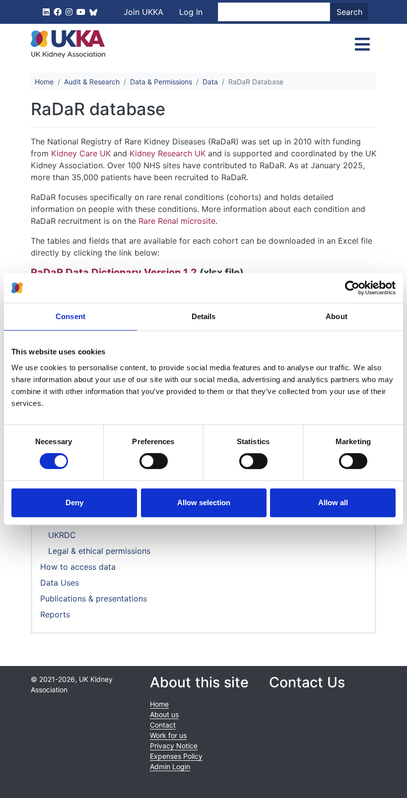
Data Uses (59, 583)
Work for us (168, 735)
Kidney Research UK (167, 153)
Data (210, 81)
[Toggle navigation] (362, 44)
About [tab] (336, 316)
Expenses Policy (176, 756)
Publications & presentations (93, 598)
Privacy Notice (174, 745)
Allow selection (203, 502)
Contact (163, 725)
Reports (55, 614)
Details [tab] (204, 316)
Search (349, 12)
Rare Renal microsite (176, 221)
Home (44, 81)
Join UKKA (143, 12)
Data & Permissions (161, 81)
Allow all (333, 502)
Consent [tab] (70, 316)
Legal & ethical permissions (99, 551)
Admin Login (170, 766)
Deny (74, 502)
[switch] (153, 461)
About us (164, 714)
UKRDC (62, 535)
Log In (191, 12)
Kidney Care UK (81, 153)
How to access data (78, 567)
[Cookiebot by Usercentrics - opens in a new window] (352, 287)
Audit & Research (92, 81)
